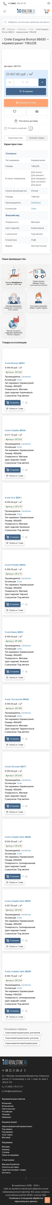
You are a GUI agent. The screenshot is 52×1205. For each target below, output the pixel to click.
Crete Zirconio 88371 (15, 766)
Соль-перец (7, 1135)
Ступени (5, 1152)
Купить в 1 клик (28, 102)
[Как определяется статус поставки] (30, 128)
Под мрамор (7, 1132)
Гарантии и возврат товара (14, 1170)
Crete (33, 208)
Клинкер (5, 1149)
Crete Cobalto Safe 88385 (18, 837)
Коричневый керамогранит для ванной (22, 1033)
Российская (7, 1112)
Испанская (6, 1103)
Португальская (8, 1109)
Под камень (7, 1129)
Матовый (6, 1137)
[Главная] (3, 29)
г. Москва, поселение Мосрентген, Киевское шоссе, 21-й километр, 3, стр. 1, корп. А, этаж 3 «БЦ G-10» (25, 1079)
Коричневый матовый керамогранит (21, 1043)
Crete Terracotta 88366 (17, 699)
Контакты (6, 1173)
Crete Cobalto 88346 (15, 430)
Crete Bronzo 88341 (15, 363)
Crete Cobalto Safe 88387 (18, 901)
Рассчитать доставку (28, 121)
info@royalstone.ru (13, 1091)
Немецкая (6, 1117)
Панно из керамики (10, 1155)
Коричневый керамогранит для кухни (22, 1038)
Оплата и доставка (10, 1167)
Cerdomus (36, 202)
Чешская (6, 1114)
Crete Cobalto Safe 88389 (18, 971)
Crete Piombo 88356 (15, 565)
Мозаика (6, 1147)
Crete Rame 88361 (14, 632)
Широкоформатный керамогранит (17, 1126)
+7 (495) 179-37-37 (13, 1086)
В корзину (27, 91)
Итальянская (7, 1106)
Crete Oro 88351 (13, 497)
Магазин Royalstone (10, 1164)
